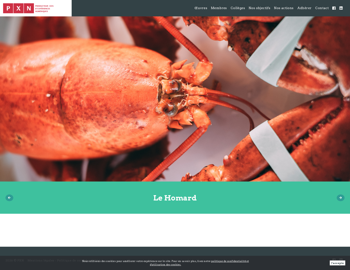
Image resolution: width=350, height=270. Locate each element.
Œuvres (201, 8)
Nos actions (283, 8)
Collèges (238, 8)
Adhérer (304, 8)
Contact (322, 8)
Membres (219, 8)
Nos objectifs (259, 8)
